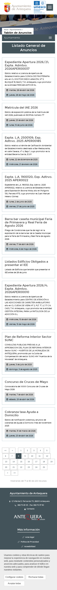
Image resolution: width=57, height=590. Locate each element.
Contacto (30, 509)
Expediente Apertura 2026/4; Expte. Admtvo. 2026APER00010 (26, 289)
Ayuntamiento (16, 30)
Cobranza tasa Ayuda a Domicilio (21, 413)
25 (44, 467)
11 (40, 456)
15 (21, 462)
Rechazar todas (35, 577)
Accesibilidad (29, 546)
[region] (28, 570)
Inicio (6, 30)
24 (36, 467)
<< (5, 450)
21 (14, 467)
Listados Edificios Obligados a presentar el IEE (26, 263)
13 (6, 462)
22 (21, 467)
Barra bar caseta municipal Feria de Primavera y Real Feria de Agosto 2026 (28, 222)
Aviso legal (29, 537)
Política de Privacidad (30, 542)
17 (36, 462)
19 (51, 462)
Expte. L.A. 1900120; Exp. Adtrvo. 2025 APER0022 (28, 178)
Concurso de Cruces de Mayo (26, 382)
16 (29, 462)
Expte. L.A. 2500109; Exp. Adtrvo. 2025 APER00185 (23, 139)
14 (14, 462)
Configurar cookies (14, 577)
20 (6, 467)
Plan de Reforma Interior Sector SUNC (28, 338)
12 (47, 456)
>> (15, 473)
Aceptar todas (14, 583)
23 (29, 467)
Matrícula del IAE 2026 (21, 107)
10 (32, 456)
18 (44, 462)
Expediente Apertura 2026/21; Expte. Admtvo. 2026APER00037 (27, 65)
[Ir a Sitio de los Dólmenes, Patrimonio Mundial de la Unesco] (40, 7)
